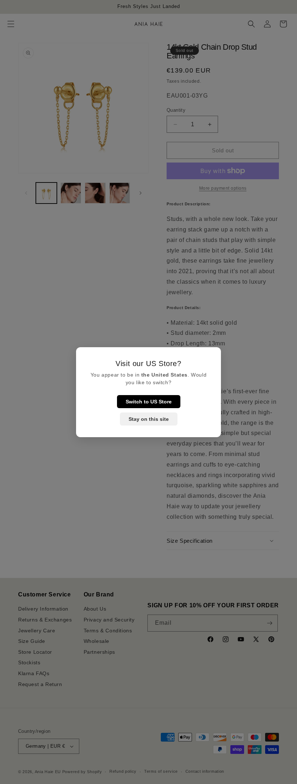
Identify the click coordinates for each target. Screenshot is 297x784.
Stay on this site (149, 419)
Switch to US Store (149, 402)
